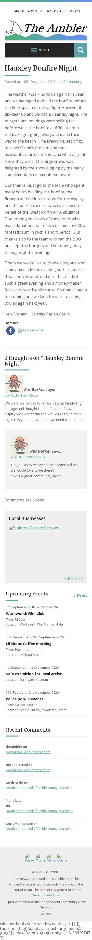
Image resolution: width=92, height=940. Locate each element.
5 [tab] (78, 578)
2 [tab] (68, 578)
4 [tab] (75, 578)
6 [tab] (82, 578)
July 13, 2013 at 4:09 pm (21, 395)
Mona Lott (13, 800)
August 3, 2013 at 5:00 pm (29, 457)
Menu (44, 50)
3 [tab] (71, 578)
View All (80, 595)
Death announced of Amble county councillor (39, 787)
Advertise (35, 11)
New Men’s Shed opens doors (28, 752)
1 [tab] (65, 578)
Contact (73, 11)
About (19, 11)
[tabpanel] (46, 528)
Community (72, 81)
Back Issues (54, 11)
